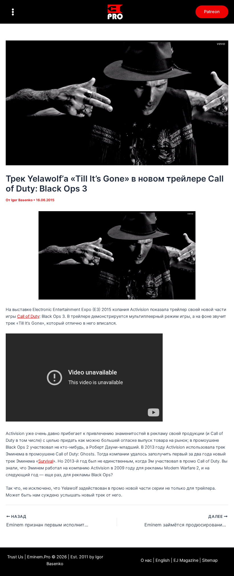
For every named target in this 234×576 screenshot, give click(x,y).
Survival (45, 461)
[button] (211, 11)
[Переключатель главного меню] (13, 12)
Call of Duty (28, 316)
